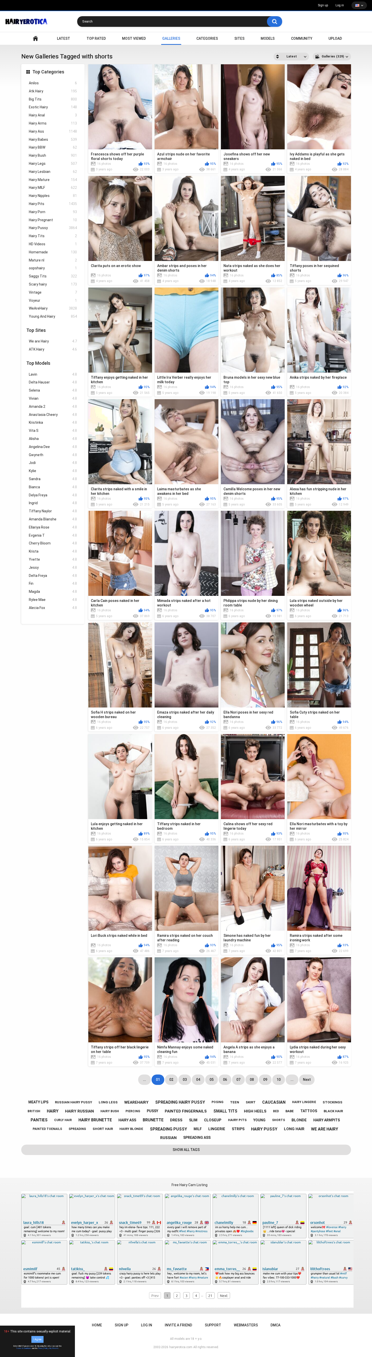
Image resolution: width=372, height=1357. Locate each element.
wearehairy (136, 1102)
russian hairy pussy (73, 1102)
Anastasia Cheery (53, 415)
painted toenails (47, 1129)
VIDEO (35, 38)
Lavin (53, 374)
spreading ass (197, 1138)
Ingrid (53, 503)
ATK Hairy (53, 349)
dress (176, 1120)
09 (265, 1080)
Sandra (53, 479)
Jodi (53, 463)
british (34, 1111)
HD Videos (53, 244)
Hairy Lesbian (53, 172)
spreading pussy (168, 1129)
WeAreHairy (53, 308)
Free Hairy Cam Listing (190, 1185)
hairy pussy (264, 1129)
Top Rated (96, 38)
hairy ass (127, 1120)
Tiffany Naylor (53, 511)
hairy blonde (131, 1129)
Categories (207, 38)
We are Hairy (53, 341)
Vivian (53, 398)
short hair (103, 1129)
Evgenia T (53, 535)
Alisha (53, 439)
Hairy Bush (53, 155)
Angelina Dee (53, 447)
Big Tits (53, 99)
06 (225, 1080)
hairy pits (237, 1120)
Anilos (53, 83)
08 (252, 1080)
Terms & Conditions (23, 1348)
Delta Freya (53, 576)
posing (217, 1102)
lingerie (216, 1129)
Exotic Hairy (53, 107)
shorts (278, 1120)
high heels (255, 1111)
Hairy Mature (53, 180)
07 (238, 1080)
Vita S (53, 431)
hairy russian (79, 1111)
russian (168, 1138)
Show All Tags (186, 1150)
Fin (53, 583)
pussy (152, 1111)
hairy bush (109, 1111)
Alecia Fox (53, 608)
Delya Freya (53, 495)
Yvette (53, 559)
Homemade (53, 252)
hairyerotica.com (180, 1347)
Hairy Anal (53, 115)
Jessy (53, 567)
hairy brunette (95, 1120)
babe (289, 1111)
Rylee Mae (53, 600)
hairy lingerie (304, 1102)
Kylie (53, 471)
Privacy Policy (43, 1348)
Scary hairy (53, 284)
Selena (53, 390)
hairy (52, 1111)
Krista (53, 551)
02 (171, 1080)
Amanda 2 (53, 406)
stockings (332, 1102)
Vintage (53, 292)
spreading (77, 1129)
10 (279, 1080)
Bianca (53, 487)
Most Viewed (134, 38)
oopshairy (53, 268)
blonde (299, 1120)
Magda (53, 592)
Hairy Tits (53, 236)
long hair (294, 1129)
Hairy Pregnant (53, 220)
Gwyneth (53, 455)
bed (276, 1111)
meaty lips (38, 1102)
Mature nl (53, 260)
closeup (212, 1120)
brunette (153, 1120)
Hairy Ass (53, 131)
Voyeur (53, 300)
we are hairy (324, 1129)
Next (307, 1080)
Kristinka (53, 422)
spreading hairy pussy (180, 1102)
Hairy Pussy (53, 228)
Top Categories (48, 71)
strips (238, 1129)
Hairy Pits (53, 204)
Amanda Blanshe (53, 519)
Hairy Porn (53, 212)
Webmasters (246, 1325)
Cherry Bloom (53, 543)
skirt (251, 1102)
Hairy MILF (53, 188)
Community (301, 38)
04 (198, 1080)
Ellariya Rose (53, 527)
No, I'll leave (53, 1348)
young (259, 1120)
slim (193, 1120)
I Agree (37, 1339)
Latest (63, 38)
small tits (225, 1111)
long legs (108, 1102)
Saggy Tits (53, 276)
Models (268, 38)
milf (198, 1129)
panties (39, 1120)
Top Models (38, 363)
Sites (239, 38)
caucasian (273, 1102)
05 (212, 1080)
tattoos (308, 1111)
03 (185, 1080)
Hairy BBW (53, 147)
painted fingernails (186, 1111)
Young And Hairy (53, 316)
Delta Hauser (53, 382)
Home (97, 1325)
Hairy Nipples (53, 196)
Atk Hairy (53, 91)
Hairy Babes (53, 139)
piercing (133, 1111)
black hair (333, 1111)
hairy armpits (326, 1120)
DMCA (275, 1325)
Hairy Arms (53, 123)
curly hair (63, 1120)
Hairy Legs (53, 163)
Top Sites (36, 330)
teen (234, 1102)
